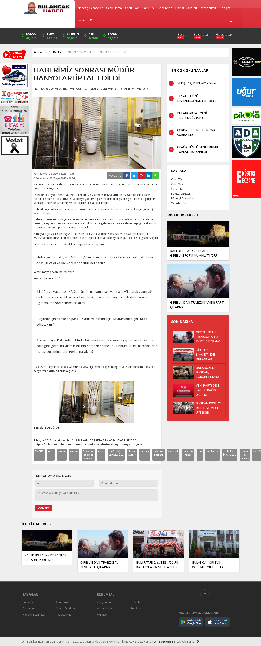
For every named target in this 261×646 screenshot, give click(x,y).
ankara (62, 451)
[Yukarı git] (253, 638)
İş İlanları (136, 602)
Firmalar (102, 615)
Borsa (181, 34)
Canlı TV (176, 179)
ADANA (39, 451)
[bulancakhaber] (47, 8)
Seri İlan (135, 608)
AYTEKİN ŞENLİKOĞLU (116, 452)
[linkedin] (148, 175)
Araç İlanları (105, 602)
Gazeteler (224, 34)
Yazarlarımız (178, 203)
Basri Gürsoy (132, 452)
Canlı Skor (177, 184)
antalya (74, 451)
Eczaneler (201, 34)
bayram (145, 451)
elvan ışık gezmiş (245, 454)
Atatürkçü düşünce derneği (88, 454)
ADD (50, 451)
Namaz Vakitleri (181, 194)
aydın (101, 451)
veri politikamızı (163, 642)
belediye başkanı (159, 452)
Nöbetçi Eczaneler (182, 198)
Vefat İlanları (105, 608)
